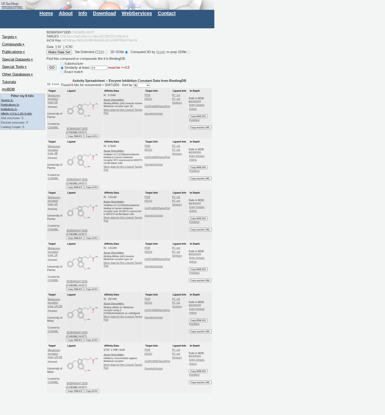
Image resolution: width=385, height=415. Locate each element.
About (66, 13)
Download (104, 13)
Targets (9, 37)
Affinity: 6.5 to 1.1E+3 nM (16, 113)
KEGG (148, 99)
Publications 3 (10, 104)
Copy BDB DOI (198, 116)
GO (52, 67)
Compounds (13, 44)
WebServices (137, 13)
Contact (167, 13)
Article (193, 109)
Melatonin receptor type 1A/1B (55, 303)
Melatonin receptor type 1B (54, 99)
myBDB (8, 89)
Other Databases (17, 74)
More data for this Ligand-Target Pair (123, 111)
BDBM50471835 (77, 128)
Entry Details (197, 105)
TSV (99, 52)
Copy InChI (91, 136)
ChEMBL (53, 127)
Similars (177, 102)
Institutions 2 (9, 109)
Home (46, 13)
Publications (13, 52)
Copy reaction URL (200, 127)
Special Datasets (17, 59)
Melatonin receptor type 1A (54, 201)
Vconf (161, 52)
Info (82, 13)
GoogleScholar (154, 113)
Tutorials (9, 82)
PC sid (176, 99)
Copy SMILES (75, 136)
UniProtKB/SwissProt (157, 106)
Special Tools (14, 66)
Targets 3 (7, 100)
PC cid (176, 95)
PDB (147, 95)
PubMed (194, 120)
